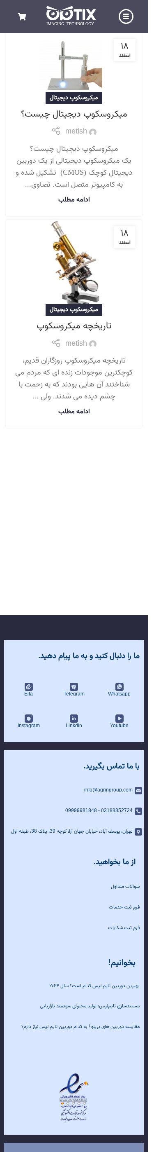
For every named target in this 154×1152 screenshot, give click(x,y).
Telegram (74, 694)
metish (76, 132)
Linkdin (74, 726)
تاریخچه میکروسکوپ (74, 326)
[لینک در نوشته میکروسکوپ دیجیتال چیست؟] (74, 66)
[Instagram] (29, 718)
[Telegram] (74, 687)
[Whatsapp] (119, 687)
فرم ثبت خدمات (124, 907)
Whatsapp (119, 694)
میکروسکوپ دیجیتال (74, 98)
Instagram (29, 726)
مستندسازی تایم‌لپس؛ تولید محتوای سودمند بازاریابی (90, 1006)
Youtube (119, 726)
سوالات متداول (125, 886)
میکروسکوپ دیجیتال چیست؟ (74, 114)
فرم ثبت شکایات (124, 928)
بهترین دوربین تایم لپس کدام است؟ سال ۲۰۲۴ (94, 986)
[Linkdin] (74, 718)
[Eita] (29, 687)
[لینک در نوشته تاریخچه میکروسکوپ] (74, 265)
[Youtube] (119, 718)
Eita (28, 694)
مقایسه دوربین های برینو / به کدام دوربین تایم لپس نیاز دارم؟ (80, 1026)
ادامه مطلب (74, 199)
